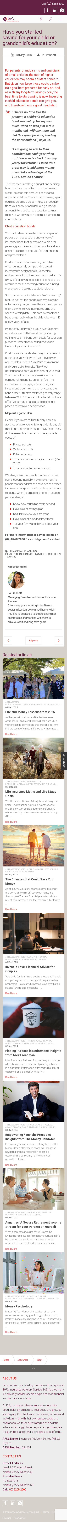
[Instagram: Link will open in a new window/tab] (61, 10)
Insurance (31, 782)
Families (38, 704)
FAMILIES (41, 554)
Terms (46, 1512)
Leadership (48, 704)
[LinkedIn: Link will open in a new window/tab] (54, 10)
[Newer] (59, 640)
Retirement (39, 784)
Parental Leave (19, 872)
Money (39, 1299)
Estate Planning (34, 1125)
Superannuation (24, 784)
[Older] (8, 640)
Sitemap (7, 1518)
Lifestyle (59, 704)
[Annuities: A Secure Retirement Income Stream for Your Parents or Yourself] (33, 1209)
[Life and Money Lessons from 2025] (33, 697)
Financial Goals (20, 1127)
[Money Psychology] (33, 1293)
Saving (31, 872)
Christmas (28, 704)
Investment (28, 1299)
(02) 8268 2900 (55, 3)
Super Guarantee (34, 869)
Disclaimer (20, 1518)
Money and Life (39, 959)
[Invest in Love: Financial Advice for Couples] (33, 954)
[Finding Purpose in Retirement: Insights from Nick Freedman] (33, 1038)
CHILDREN (54, 554)
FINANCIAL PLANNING (23, 551)
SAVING (11, 557)
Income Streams (23, 1215)
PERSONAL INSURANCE (19, 554)
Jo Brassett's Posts (15, 782)
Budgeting (31, 957)
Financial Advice (34, 1041)
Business (17, 704)
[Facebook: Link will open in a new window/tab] (47, 10)
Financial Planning (22, 959)
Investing (17, 1299)
